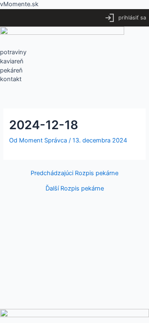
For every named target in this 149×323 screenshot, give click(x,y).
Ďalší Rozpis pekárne (75, 189)
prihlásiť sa (132, 17)
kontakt (11, 79)
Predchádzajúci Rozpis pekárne (74, 173)
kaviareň (12, 61)
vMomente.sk (19, 4)
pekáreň (11, 70)
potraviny (13, 52)
